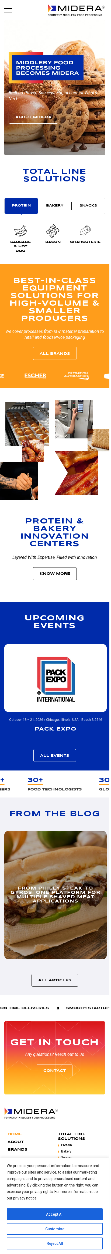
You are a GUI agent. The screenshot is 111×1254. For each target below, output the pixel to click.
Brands (17, 1149)
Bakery (66, 1151)
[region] (54, 1206)
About (16, 1142)
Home (15, 1134)
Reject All (55, 1243)
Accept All (55, 1214)
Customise (54, 1229)
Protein (66, 1145)
